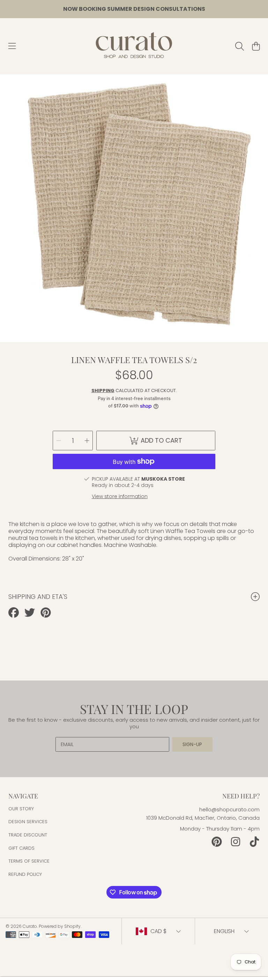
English (224, 931)
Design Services (27, 821)
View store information (120, 496)
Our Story (21, 808)
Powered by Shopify (60, 926)
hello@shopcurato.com (229, 809)
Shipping (102, 390)
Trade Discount (27, 835)
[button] (12, 46)
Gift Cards (21, 848)
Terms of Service (29, 861)
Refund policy (25, 874)
